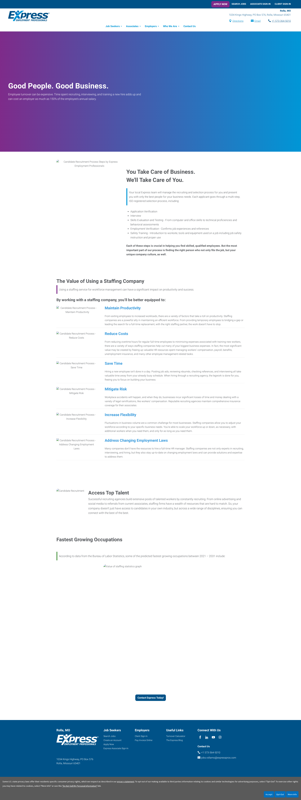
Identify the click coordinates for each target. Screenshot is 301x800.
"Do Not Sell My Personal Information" (79, 786)
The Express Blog (174, 740)
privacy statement (125, 781)
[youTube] (213, 737)
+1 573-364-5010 (281, 20)
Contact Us (189, 26)
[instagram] (220, 737)
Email (257, 20)
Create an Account (112, 740)
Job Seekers (113, 26)
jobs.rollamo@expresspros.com (218, 757)
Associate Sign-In (260, 4)
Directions (237, 20)
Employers (151, 26)
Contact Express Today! (150, 697)
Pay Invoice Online (143, 740)
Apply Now (220, 4)
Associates (132, 26)
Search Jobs (239, 4)
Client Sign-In (283, 4)
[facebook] (200, 737)
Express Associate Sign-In (115, 748)
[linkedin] (206, 737)
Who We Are (170, 26)
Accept (269, 794)
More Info (292, 794)
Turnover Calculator (175, 736)
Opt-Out (280, 794)
